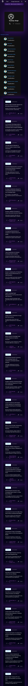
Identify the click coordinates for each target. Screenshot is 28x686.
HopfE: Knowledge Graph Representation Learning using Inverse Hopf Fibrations (13, 295)
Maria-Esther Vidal (11, 54)
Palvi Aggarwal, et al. (12, 282)
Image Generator (15, 1)
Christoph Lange (10, 76)
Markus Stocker (10, 65)
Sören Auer (9, 43)
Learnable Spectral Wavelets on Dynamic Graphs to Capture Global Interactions (12, 147)
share (21, 113)
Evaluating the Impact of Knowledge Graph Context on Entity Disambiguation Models (13, 533)
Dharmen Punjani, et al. (12, 562)
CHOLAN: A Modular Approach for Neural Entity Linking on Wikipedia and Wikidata (13, 448)
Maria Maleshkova (11, 86)
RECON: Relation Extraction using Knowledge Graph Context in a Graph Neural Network (13, 492)
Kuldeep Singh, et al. (12, 521)
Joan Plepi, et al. (12, 415)
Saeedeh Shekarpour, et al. (13, 480)
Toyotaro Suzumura (11, 49)
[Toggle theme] (22, 1)
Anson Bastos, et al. (12, 135)
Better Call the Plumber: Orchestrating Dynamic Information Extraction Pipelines (13, 427)
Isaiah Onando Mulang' (12, 92)
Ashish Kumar (10, 59)
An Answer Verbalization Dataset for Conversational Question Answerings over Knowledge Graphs (13, 190)
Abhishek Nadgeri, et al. (12, 347)
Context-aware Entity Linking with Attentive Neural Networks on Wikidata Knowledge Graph (13, 613)
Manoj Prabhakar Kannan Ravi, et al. (12, 457)
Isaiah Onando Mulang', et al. (13, 542)
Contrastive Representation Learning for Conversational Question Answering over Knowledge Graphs (13, 168)
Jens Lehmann (10, 38)
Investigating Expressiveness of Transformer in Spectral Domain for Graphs (12, 232)
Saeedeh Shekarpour (11, 70)
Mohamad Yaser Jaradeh (12, 81)
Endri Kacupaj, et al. (13, 178)
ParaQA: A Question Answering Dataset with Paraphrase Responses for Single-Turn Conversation (13, 383)
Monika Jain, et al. (12, 113)
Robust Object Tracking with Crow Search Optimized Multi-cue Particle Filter (13, 678)
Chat (7, 1)
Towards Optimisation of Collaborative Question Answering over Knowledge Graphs (13, 634)
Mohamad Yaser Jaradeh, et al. (12, 220)
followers (17, 23)
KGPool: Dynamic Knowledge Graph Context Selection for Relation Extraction (12, 338)
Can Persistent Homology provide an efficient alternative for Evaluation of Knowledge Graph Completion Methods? (13, 126)
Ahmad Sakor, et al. (12, 581)
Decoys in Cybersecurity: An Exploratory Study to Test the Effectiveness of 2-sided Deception (13, 273)
